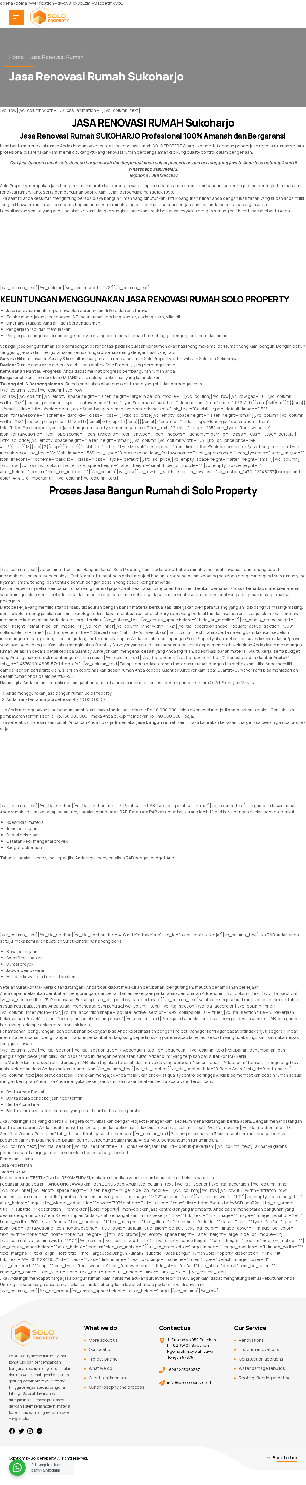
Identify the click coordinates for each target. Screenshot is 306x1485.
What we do (100, 1368)
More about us (103, 1340)
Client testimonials (107, 1378)
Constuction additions (261, 1359)
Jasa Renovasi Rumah (56, 56)
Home (16, 56)
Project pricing (103, 1359)
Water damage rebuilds (262, 1368)
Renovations (251, 1340)
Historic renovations (259, 1349)
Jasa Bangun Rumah (93, 569)
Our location (101, 1349)
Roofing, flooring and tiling (265, 1378)
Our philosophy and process (116, 1387)
